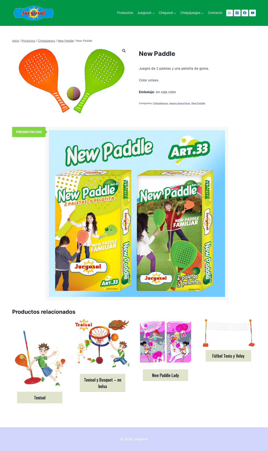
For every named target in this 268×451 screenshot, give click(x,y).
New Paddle (198, 103)
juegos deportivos (179, 103)
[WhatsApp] (229, 13)
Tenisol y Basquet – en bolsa (102, 382)
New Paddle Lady (165, 375)
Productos (125, 13)
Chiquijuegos (160, 103)
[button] (124, 50)
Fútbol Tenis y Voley (228, 356)
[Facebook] (245, 13)
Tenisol (40, 397)
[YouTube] (252, 13)
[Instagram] (237, 13)
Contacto (215, 13)
